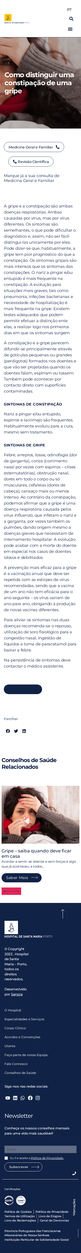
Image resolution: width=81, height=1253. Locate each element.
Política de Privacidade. (47, 1158)
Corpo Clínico (15, 1028)
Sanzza (16, 994)
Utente (9, 1046)
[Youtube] (7, 1098)
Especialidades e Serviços (24, 1019)
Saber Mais (17, 877)
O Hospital (12, 1010)
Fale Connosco (16, 1064)
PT (69, 10)
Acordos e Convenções (22, 1037)
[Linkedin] (15, 1098)
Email (9, 1142)
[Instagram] (37, 1098)
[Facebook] (30, 1098)
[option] (40, 831)
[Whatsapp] (22, 1098)
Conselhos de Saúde (20, 1073)
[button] (71, 18)
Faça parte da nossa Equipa (25, 1055)
